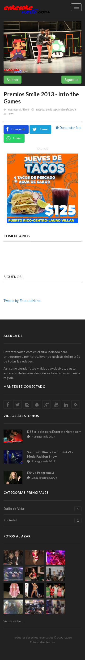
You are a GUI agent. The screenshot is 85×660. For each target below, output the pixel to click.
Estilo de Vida (41, 509)
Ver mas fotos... (13, 621)
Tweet (44, 129)
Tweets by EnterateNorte (22, 300)
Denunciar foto (70, 127)
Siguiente (71, 79)
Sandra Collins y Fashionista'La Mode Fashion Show (50, 454)
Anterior (12, 79)
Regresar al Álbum (18, 109)
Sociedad (41, 520)
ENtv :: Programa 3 (40, 473)
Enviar (17, 138)
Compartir (18, 129)
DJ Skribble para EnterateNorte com (54, 432)
